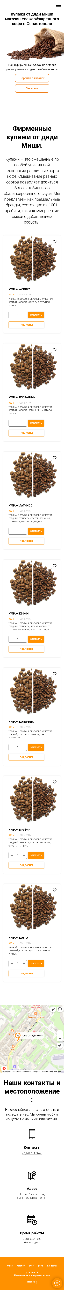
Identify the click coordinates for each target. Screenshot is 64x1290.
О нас (10, 1266)
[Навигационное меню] (58, 5)
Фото (40, 1266)
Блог (31, 1266)
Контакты (52, 1266)
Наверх (31, 1282)
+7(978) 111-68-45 (32, 1153)
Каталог (21, 1266)
